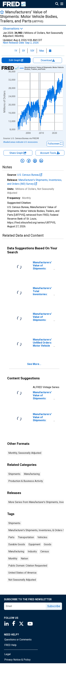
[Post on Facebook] (29, 161)
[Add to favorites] (2, 12)
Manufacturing (32, 474)
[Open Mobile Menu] (61, 4)
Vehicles (42, 537)
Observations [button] (11, 28)
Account (48, 152)
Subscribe (53, 606)
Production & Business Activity (25, 481)
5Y (23, 50)
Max (41, 50)
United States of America (22, 572)
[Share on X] (22, 161)
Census (44, 551)
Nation (24, 558)
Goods (47, 544)
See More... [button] (34, 364)
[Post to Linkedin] (41, 161)
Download (47, 60)
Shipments (14, 474)
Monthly (12, 558)
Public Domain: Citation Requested (27, 565)
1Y (15, 50)
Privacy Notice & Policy (17, 659)
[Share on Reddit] (35, 161)
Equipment (34, 544)
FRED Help (10, 645)
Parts (11, 537)
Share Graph (16, 152)
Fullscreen (54, 143)
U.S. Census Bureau (28, 174)
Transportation (26, 537)
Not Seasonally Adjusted (22, 579)
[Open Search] (57, 4)
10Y (32, 50)
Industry (32, 551)
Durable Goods (16, 544)
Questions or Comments (18, 639)
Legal (7, 654)
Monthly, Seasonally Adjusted (24, 452)
